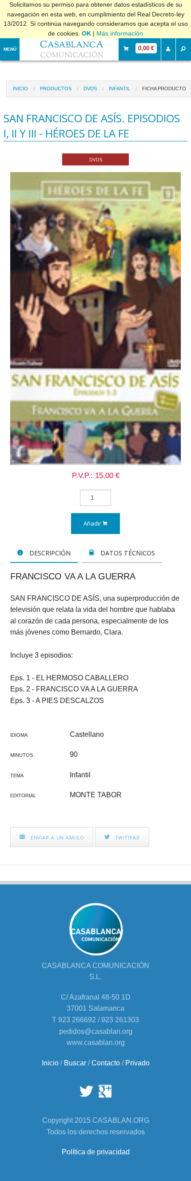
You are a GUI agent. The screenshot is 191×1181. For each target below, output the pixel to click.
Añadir (93, 523)
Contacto (106, 1063)
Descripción (49, 553)
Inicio (20, 88)
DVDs (90, 88)
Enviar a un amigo (56, 837)
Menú (10, 49)
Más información (119, 33)
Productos (56, 88)
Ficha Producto (164, 88)
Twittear (127, 837)
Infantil (119, 88)
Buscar (75, 1063)
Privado (137, 1063)
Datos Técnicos (127, 553)
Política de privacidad (96, 1152)
